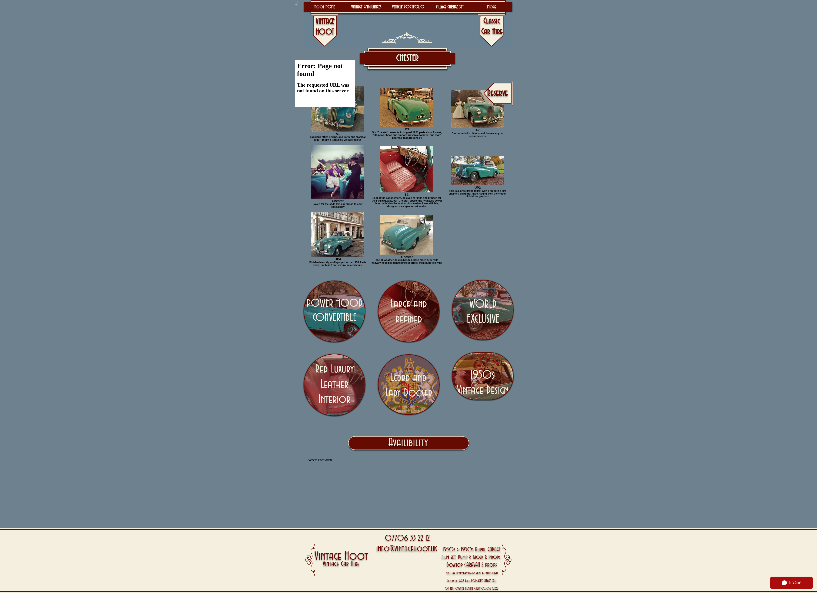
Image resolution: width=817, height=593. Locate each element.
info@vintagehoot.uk (406, 548)
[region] (334, 311)
